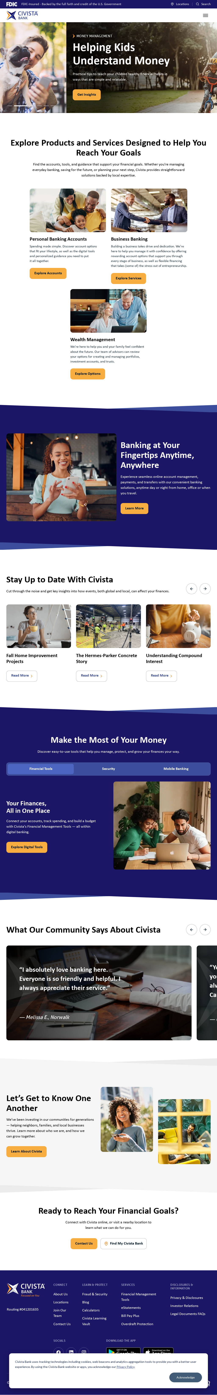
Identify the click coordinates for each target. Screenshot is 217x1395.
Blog (85, 1302)
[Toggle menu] (205, 15)
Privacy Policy (125, 1367)
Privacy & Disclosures (186, 1298)
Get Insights (20, 95)
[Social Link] (58, 1352)
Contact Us (84, 1244)
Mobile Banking (176, 769)
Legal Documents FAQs (187, 1314)
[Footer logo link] (26, 1296)
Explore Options (87, 374)
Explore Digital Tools (27, 847)
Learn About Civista (26, 1152)
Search (205, 4)
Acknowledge (186, 1377)
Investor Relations (184, 1306)
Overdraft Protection (137, 1324)
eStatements (131, 1308)
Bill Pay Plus (130, 1316)
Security (108, 769)
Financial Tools (40, 769)
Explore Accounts (48, 273)
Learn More (134, 508)
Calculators (91, 1310)
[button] (9, 105)
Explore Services (128, 278)
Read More (20, 676)
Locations (182, 4)
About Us (60, 1294)
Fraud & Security (94, 1294)
